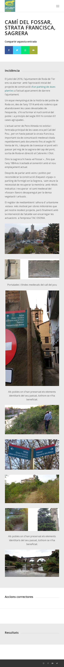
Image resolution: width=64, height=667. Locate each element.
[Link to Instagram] (43, 663)
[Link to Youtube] (52, 663)
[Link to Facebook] (48, 663)
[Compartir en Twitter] (17, 50)
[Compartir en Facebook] (9, 50)
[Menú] (57, 6)
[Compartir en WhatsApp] (25, 50)
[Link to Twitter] (57, 663)
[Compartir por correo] (33, 50)
